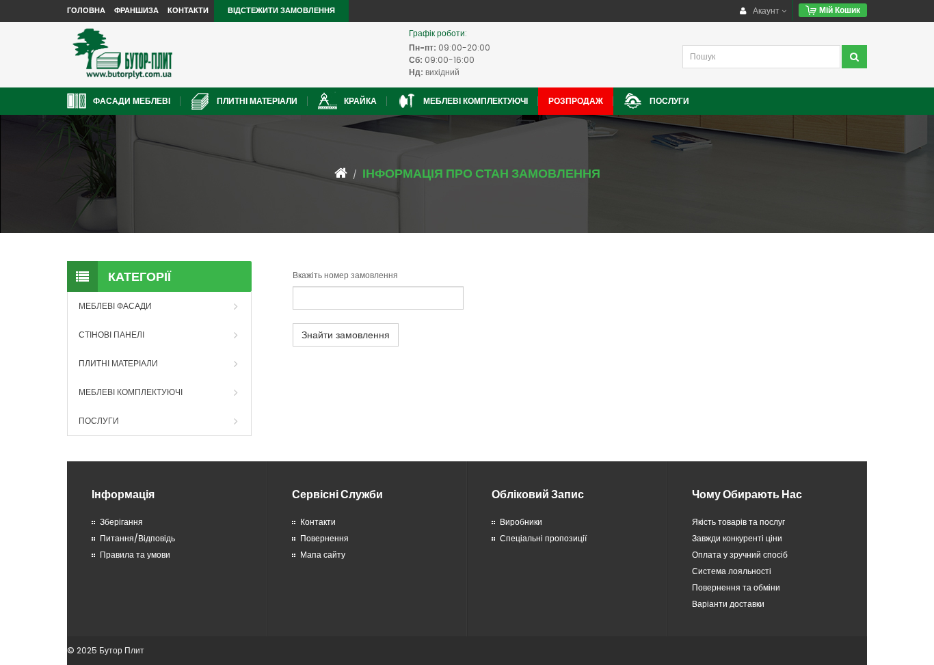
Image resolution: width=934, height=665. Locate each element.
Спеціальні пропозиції (543, 538)
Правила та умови (135, 554)
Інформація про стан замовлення (481, 173)
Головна (86, 10)
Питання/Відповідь (137, 538)
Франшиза (136, 10)
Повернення (324, 538)
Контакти (188, 10)
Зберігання (121, 522)
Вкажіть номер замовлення (345, 275)
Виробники (521, 522)
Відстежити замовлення (281, 10)
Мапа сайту (322, 554)
